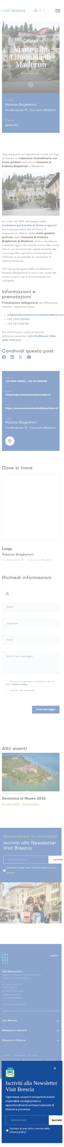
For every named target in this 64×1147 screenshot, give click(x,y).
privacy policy (17, 1132)
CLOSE (54, 1068)
